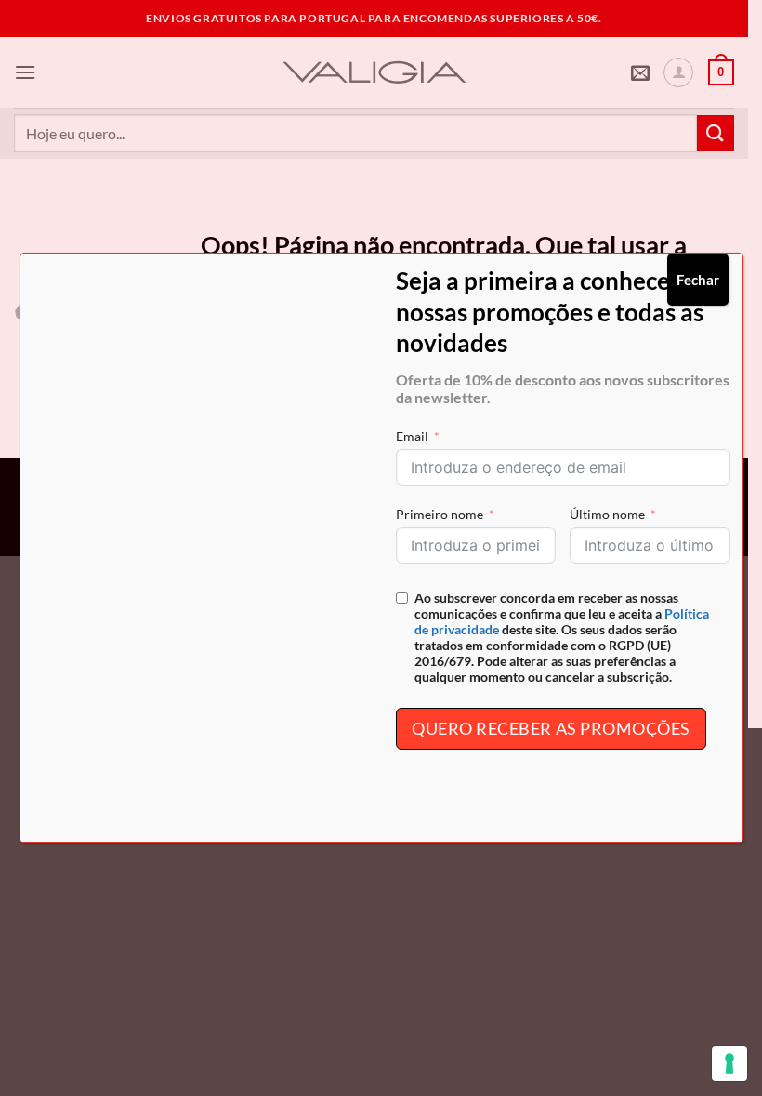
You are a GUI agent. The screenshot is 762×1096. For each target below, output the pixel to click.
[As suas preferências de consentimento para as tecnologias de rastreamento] (729, 1063)
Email (412, 436)
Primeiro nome (439, 514)
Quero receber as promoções (551, 728)
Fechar (698, 279)
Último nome (607, 514)
